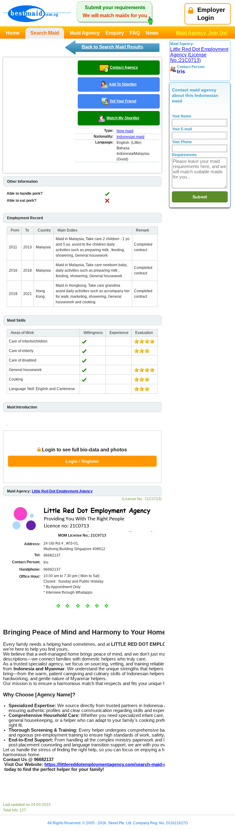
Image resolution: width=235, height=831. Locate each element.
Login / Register (82, 461)
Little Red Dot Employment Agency (62, 491)
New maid (125, 131)
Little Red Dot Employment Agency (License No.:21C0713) (199, 55)
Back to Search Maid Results (112, 46)
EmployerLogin (211, 13)
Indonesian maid (130, 137)
